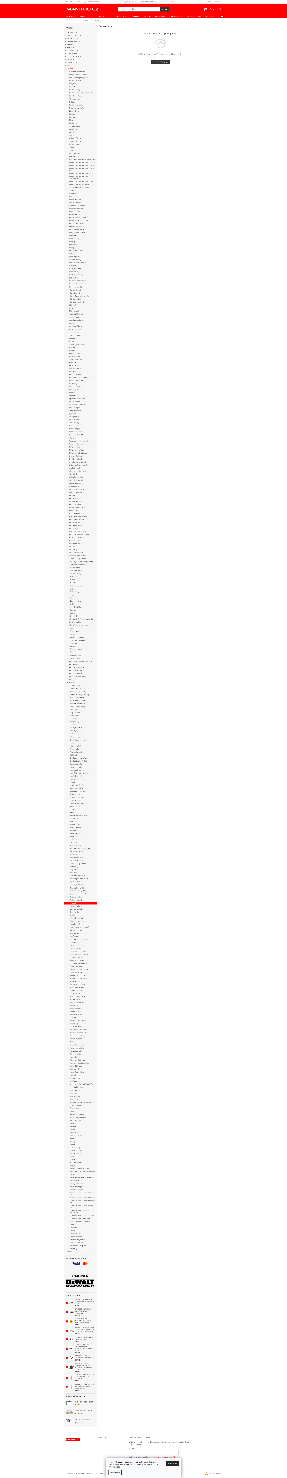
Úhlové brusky (74, 211)
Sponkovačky (74, 272)
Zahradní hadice (76, 972)
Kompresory (73, 245)
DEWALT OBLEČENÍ (74, 35)
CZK (208, 2)
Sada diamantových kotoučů (79, 187)
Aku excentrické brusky (78, 471)
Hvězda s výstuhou (76, 208)
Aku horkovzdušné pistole (79, 534)
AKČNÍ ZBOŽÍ (72, 32)
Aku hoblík (73, 616)
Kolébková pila (74, 408)
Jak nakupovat (131, 2)
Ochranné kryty (75, 138)
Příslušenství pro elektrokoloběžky (82, 159)
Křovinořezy (73, 305)
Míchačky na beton (76, 389)
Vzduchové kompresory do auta (81, 377)
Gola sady (73, 235)
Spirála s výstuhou (76, 105)
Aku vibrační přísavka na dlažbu (81, 619)
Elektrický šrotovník (76, 537)
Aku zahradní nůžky (76, 229)
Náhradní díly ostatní (77, 72)
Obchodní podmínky (149, 2)
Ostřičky (72, 254)
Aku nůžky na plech (76, 670)
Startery (72, 150)
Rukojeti (72, 156)
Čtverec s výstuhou (76, 99)
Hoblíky (72, 338)
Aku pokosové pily (76, 553)
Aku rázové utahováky (77, 302)
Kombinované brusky (77, 507)
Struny (71, 628)
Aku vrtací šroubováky (77, 217)
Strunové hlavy (74, 111)
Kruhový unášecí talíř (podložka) (81, 93)
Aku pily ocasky (75, 374)
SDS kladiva (73, 278)
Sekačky (72, 241)
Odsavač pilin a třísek (77, 405)
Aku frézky (73, 549)
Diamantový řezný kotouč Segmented (78, 177)
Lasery (71, 248)
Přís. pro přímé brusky (77, 531)
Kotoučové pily (74, 214)
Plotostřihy (73, 347)
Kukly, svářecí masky (77, 232)
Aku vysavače (74, 417)
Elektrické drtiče (75, 329)
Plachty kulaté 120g (77, 921)
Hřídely (72, 132)
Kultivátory (73, 393)
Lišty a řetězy (74, 238)
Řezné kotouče (74, 87)
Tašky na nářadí (75, 411)
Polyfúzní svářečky (76, 275)
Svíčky (71, 147)
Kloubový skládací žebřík (79, 1033)
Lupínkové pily (74, 513)
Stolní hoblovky (75, 335)
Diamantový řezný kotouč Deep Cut (82, 173)
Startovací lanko (75, 141)
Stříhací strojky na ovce (78, 344)
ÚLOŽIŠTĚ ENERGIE (74, 57)
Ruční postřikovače (76, 492)
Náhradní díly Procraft (77, 556)
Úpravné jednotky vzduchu (79, 441)
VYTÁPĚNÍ (70, 59)
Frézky (71, 341)
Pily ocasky (73, 383)
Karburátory (73, 123)
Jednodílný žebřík (76, 1039)
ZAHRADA (70, 47)
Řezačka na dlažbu (76, 380)
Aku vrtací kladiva (75, 290)
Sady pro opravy (75, 126)
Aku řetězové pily (75, 299)
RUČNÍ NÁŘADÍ (72, 50)
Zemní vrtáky (74, 423)
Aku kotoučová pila (76, 293)
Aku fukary (73, 438)
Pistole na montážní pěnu (79, 450)
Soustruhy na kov (75, 317)
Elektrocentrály (75, 356)
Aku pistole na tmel (76, 519)
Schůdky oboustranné (78, 1036)
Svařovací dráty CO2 (76, 435)
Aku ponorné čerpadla (77, 676)
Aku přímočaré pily (76, 480)
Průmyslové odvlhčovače (78, 465)
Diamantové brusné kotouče (79, 184)
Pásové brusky (74, 353)
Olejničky (73, 942)
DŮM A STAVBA (72, 63)
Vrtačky (72, 350)
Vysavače (72, 414)
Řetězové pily (74, 323)
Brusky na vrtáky (75, 251)
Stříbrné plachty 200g (78, 891)
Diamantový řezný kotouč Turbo (81, 181)
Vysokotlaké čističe (76, 314)
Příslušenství (74, 311)
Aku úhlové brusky (76, 223)
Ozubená (72, 193)
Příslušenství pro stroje (78, 516)
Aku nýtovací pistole (76, 667)
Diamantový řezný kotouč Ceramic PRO (82, 169)
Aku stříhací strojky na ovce (79, 625)
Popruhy (72, 117)
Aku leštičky (73, 528)
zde (118, 1467)
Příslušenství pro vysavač (78, 78)
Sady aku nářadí (75, 540)
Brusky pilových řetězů (77, 284)
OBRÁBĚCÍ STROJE (74, 41)
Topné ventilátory (75, 332)
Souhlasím (172, 1463)
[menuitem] (71, 16)
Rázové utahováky (76, 432)
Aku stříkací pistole (76, 522)
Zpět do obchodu (160, 62)
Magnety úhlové (75, 420)
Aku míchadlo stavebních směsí (81, 661)
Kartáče (72, 114)
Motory (72, 120)
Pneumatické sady (76, 386)
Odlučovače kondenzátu (78, 462)
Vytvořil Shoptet (215, 1473)
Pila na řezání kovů (76, 426)
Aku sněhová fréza (76, 544)
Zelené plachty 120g (77, 888)
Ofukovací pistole (75, 456)
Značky (69, 1252)
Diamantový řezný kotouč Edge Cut (82, 162)
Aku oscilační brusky (77, 489)
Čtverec (72, 196)
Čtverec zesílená (75, 202)
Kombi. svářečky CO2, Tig (78, 220)
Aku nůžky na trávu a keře (79, 296)
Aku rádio (72, 547)
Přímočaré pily (74, 429)
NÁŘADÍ (70, 44)
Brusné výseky (74, 90)
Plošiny (72, 1042)
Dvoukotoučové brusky (77, 263)
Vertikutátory (74, 365)
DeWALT (70, 66)
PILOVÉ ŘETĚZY (72, 38)
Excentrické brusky (76, 326)
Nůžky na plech (75, 269)
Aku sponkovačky (75, 525)
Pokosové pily (74, 362)
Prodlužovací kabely (76, 468)
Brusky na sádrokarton (77, 281)
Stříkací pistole (74, 257)
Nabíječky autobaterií (77, 477)
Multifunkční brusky (76, 320)
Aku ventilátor (74, 664)
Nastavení (115, 1472)
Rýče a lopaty (75, 1096)
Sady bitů (72, 84)
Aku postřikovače (75, 504)
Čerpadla (72, 396)
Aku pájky (72, 679)
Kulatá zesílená (75, 199)
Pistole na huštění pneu (78, 453)
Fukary (71, 308)
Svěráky (73, 915)
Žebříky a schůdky (76, 966)
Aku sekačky (73, 495)
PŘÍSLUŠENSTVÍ (72, 54)
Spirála (72, 190)
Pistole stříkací (74, 447)
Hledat (164, 9)
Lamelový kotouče (76, 96)
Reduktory (73, 129)
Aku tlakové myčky (76, 673)
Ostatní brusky (74, 486)
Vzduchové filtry (75, 153)
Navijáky (72, 266)
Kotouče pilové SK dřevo (78, 75)
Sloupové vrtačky (75, 287)
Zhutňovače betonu (76, 501)
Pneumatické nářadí (76, 444)
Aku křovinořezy (75, 498)
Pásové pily (73, 510)
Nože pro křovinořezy (77, 108)
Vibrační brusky (75, 260)
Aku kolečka (73, 474)
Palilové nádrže (75, 144)
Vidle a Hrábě (75, 1093)
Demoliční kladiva (76, 483)
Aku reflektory (74, 402)
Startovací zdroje (75, 359)
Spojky (71, 135)
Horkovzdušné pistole (77, 226)
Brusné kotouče (75, 81)
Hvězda (72, 102)
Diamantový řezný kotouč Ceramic (82, 165)
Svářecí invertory (75, 368)
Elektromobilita (75, 622)
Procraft (70, 69)
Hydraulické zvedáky (77, 398)
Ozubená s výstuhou (77, 205)
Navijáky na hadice (76, 459)
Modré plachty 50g (77, 885)
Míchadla (72, 371)
